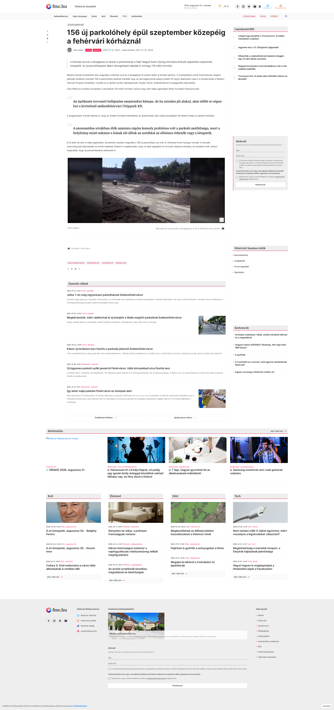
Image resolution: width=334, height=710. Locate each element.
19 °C (226, 6)
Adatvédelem (263, 636)
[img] (56, 6)
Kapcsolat (262, 620)
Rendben (327, 706)
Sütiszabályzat (80, 706)
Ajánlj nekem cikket (183, 417)
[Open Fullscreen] (222, 220)
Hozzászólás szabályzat (268, 641)
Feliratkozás (260, 184)
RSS (259, 646)
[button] (146, 195)
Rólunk (261, 615)
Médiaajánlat (263, 631)
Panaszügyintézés (266, 652)
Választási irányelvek (267, 657)
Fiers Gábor (79, 50)
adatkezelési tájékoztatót (156, 678)
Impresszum (263, 626)
